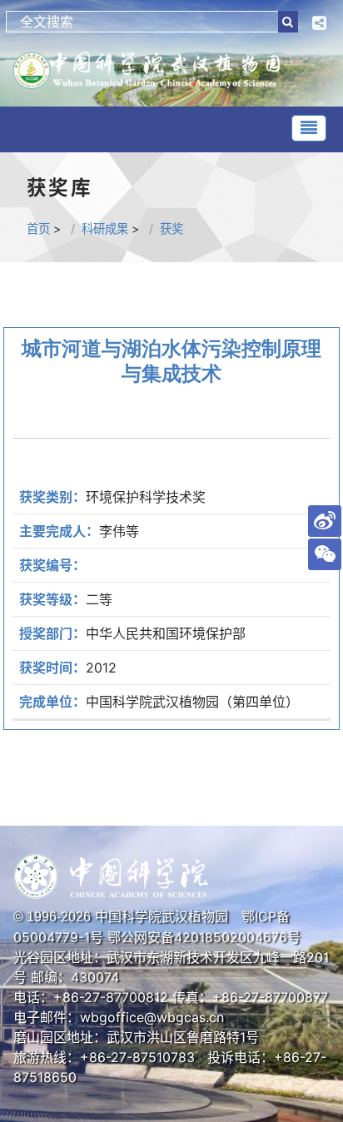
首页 (38, 228)
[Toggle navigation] (308, 128)
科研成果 (105, 228)
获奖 (171, 228)
